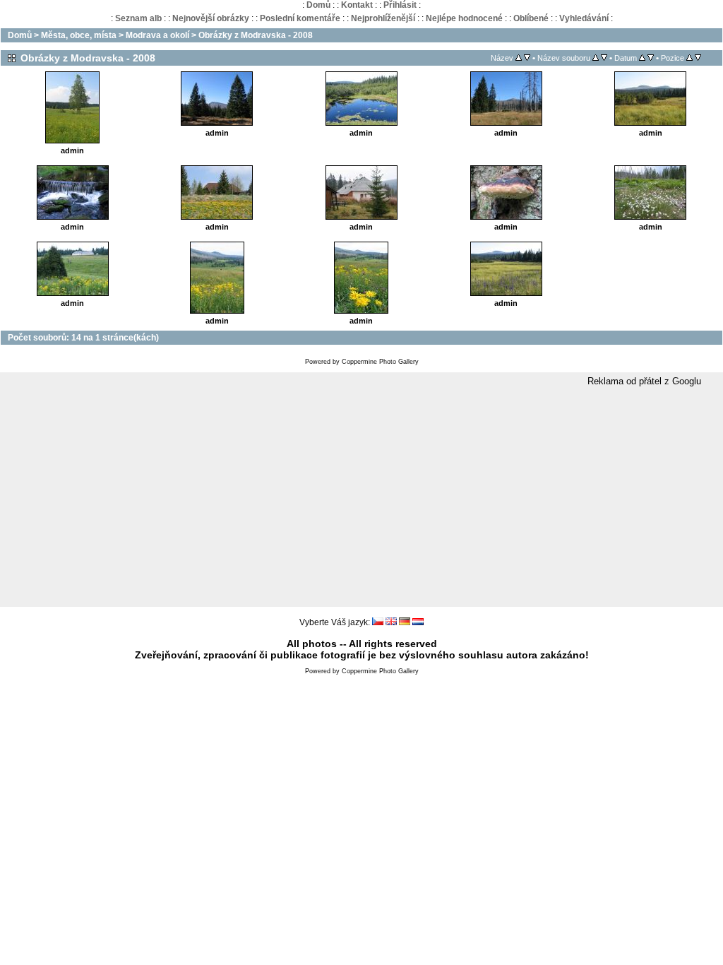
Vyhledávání (584, 18)
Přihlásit (400, 5)
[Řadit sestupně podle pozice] (698, 58)
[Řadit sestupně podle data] (650, 58)
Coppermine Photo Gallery (380, 361)
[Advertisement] (361, 497)
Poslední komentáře (300, 18)
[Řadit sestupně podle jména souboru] (604, 58)
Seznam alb (138, 18)
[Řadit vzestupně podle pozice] (689, 58)
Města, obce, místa (78, 35)
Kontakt (357, 5)
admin (72, 150)
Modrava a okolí (157, 35)
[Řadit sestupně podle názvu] (527, 58)
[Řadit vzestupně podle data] (642, 58)
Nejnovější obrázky (210, 18)
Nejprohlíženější (383, 18)
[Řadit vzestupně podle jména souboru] (595, 58)
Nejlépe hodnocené (464, 18)
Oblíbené (531, 18)
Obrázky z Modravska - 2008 (255, 35)
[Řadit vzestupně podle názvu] (518, 58)
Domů (318, 5)
